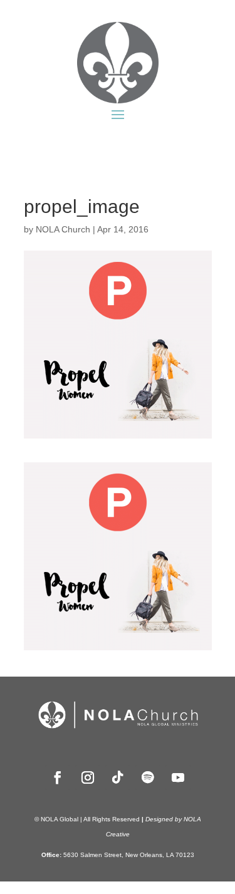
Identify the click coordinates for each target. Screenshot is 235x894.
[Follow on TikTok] (117, 777)
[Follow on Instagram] (87, 777)
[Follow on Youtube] (178, 777)
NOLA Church (63, 229)
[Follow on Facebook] (57, 777)
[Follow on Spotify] (147, 777)
